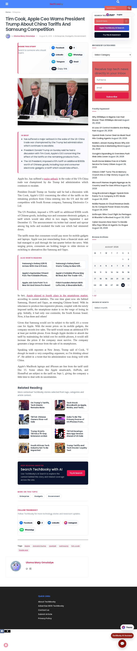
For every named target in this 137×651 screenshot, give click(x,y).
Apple (27, 546)
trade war (23, 550)
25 (101, 285)
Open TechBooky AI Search (111, 28)
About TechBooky (47, 601)
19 (106, 278)
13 (112, 272)
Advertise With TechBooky (51, 606)
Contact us (43, 610)
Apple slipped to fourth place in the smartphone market (56, 295)
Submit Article (45, 614)
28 (117, 285)
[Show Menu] (7, 4)
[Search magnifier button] (129, 8)
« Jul (94, 295)
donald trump (39, 546)
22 (123, 278)
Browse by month (100, 302)
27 (112, 285)
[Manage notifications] (6, 645)
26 (106, 285)
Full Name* (112, 80)
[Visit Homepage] (56, 4)
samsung (63, 546)
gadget (52, 546)
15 (123, 272)
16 (128, 272)
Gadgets (69, 36)
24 (95, 285)
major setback (51, 178)
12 (106, 272)
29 (123, 285)
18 (101, 278)
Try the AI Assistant (112, 35)
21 (117, 278)
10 (95, 272)
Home (8, 12)
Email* (112, 88)
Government (80, 36)
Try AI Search (76, 473)
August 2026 (111, 247)
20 (112, 278)
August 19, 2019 (45, 36)
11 (100, 272)
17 (95, 278)
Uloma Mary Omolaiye (24, 36)
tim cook (75, 546)
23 (128, 278)
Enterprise (16, 12)
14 (117, 272)
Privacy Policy (45, 618)
